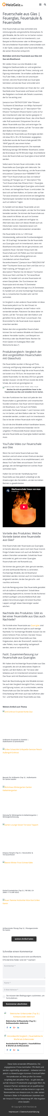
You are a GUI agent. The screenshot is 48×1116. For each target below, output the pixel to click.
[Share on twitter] (11, 1027)
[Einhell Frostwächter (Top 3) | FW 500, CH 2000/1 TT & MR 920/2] (24, 877)
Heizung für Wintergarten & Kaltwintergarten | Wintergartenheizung (20, 816)
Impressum (13, 1111)
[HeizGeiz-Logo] (13, 4)
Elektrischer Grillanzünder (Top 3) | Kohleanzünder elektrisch (21, 1022)
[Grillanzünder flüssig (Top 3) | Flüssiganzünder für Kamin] (24, 915)
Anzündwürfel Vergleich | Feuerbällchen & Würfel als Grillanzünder (23, 1044)
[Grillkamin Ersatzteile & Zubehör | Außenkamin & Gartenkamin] (24, 726)
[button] (40, 4)
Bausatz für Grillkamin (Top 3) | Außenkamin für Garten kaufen (19, 778)
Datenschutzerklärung (29, 1111)
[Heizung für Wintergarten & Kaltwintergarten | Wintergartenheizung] (24, 802)
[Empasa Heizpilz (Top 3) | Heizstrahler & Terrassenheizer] (24, 839)
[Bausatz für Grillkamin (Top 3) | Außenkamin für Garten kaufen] (24, 764)
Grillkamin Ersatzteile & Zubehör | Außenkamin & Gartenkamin (15, 741)
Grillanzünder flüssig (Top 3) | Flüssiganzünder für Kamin (20, 929)
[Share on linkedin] (18, 1027)
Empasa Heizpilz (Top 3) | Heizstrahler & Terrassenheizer (18, 854)
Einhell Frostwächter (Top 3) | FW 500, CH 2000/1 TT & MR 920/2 (18, 891)
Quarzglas (35, 625)
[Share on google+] (15, 1027)
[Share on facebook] (7, 1027)
